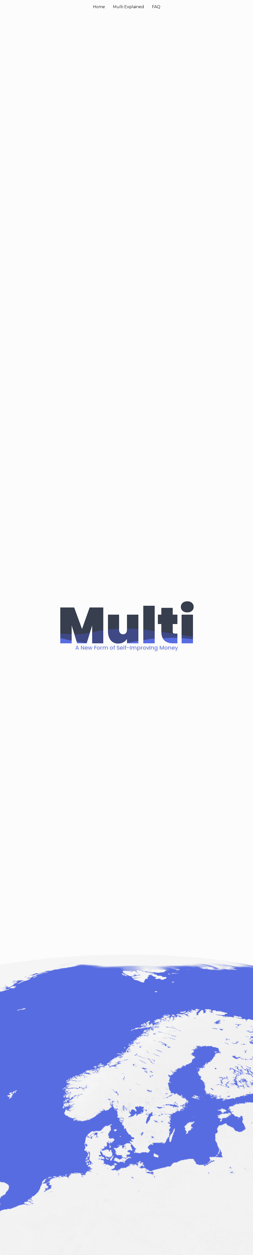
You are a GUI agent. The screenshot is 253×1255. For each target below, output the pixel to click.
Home (99, 6)
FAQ (156, 6)
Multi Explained (128, 6)
